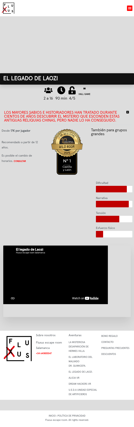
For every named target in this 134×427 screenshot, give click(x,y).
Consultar (20, 161)
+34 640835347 (44, 353)
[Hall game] (84, 88)
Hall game (84, 94)
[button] (129, 8)
